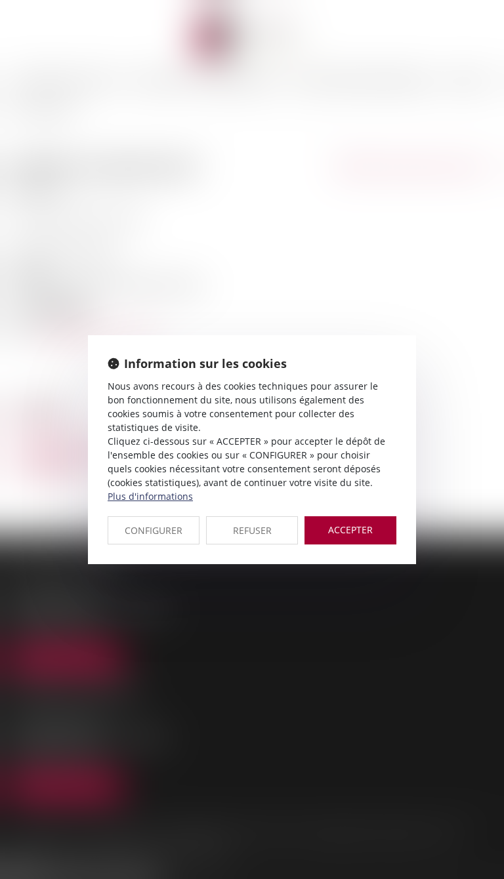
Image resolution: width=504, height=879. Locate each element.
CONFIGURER (153, 530)
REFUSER (252, 530)
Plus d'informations (150, 496)
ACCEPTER (350, 529)
